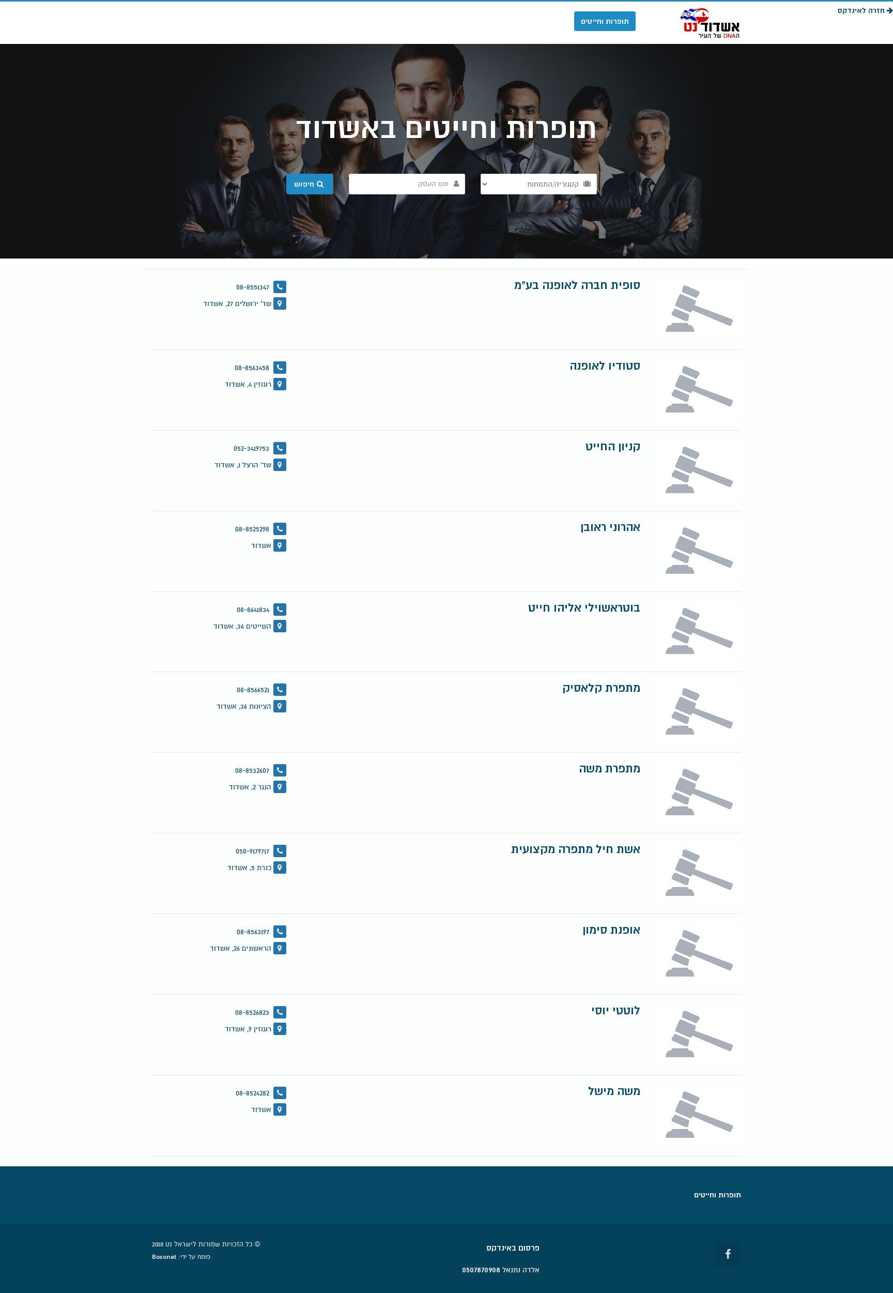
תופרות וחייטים (605, 21)
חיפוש (305, 184)
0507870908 (481, 1269)
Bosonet (164, 1257)
